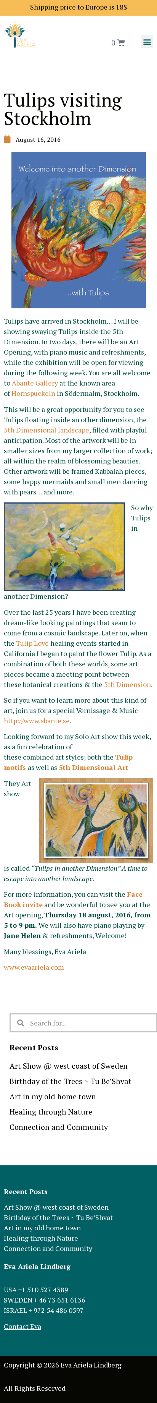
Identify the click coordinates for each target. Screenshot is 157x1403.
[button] (147, 41)
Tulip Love (32, 643)
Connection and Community (59, 1127)
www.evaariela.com (34, 967)
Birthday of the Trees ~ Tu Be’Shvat (70, 1081)
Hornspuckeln (33, 393)
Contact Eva (22, 1326)
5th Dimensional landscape (46, 429)
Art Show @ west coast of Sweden (69, 1066)
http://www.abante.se (37, 720)
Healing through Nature (51, 1112)
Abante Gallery (35, 382)
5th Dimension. (128, 684)
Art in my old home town (53, 1096)
